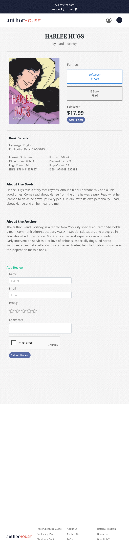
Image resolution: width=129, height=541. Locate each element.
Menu (120, 19)
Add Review (15, 267)
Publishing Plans (46, 534)
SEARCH (56, 9)
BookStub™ (103, 539)
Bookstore (102, 534)
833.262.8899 (67, 5)
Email (12, 288)
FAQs (70, 539)
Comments (16, 320)
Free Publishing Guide (49, 528)
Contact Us (73, 534)
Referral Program (107, 528)
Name (13, 274)
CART (71, 9)
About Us (72, 528)
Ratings (13, 303)
